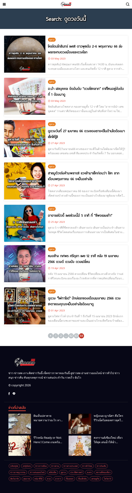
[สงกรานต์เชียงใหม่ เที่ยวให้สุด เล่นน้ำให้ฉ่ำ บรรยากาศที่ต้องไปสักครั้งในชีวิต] (80, 446)
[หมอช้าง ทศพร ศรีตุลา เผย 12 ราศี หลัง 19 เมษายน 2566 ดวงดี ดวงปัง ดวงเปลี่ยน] (24, 263)
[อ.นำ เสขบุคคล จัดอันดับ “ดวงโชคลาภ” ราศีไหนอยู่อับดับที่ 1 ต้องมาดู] (24, 96)
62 (71, 336)
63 (76, 336)
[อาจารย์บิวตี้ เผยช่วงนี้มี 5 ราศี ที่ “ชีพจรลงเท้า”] (24, 223)
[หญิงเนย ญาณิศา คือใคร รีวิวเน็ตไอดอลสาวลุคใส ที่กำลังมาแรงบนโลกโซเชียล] (80, 424)
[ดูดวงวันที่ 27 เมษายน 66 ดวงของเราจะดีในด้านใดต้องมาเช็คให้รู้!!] (24, 138)
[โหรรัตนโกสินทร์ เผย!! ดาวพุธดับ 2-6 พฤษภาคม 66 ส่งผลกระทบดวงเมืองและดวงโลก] (24, 54)
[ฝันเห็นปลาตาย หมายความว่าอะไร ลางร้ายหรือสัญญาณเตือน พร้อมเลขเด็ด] (19, 424)
